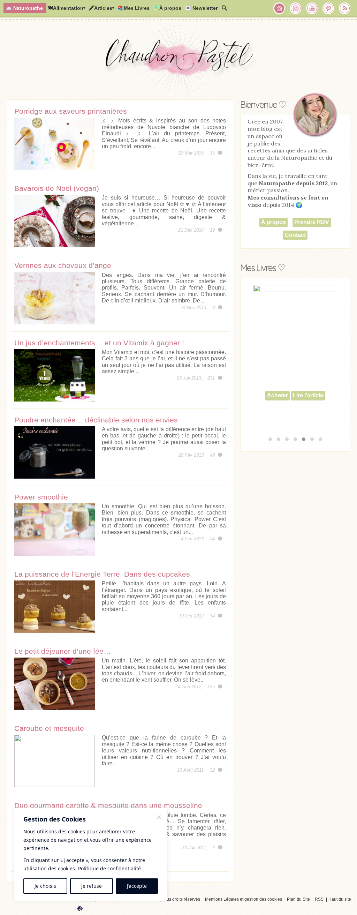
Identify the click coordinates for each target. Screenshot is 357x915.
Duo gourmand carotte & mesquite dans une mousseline (108, 805)
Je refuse (91, 886)
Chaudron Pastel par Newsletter (279, 8)
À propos (273, 222)
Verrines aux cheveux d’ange (62, 265)
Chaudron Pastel (178, 61)
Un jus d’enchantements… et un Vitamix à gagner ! (99, 343)
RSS (319, 899)
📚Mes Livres (133, 8)
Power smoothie (41, 497)
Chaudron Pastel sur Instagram (296, 8)
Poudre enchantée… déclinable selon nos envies (96, 420)
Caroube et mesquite (49, 728)
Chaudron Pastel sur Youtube (312, 8)
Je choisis (45, 886)
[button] (270, 439)
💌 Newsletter (201, 8)
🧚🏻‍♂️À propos (167, 8)
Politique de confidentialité (109, 868)
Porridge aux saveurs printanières (70, 111)
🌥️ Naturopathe (24, 8)
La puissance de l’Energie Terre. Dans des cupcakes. (103, 574)
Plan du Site (298, 899)
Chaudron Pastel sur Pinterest (328, 8)
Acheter (277, 395)
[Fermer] (159, 817)
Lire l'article (308, 395)
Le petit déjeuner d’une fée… (62, 651)
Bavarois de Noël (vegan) (56, 188)
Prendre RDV (311, 222)
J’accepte (137, 886)
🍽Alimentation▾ (66, 8)
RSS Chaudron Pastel (345, 8)
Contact (295, 235)
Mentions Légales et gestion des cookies (243, 899)
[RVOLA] (80, 909)
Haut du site (339, 899)
